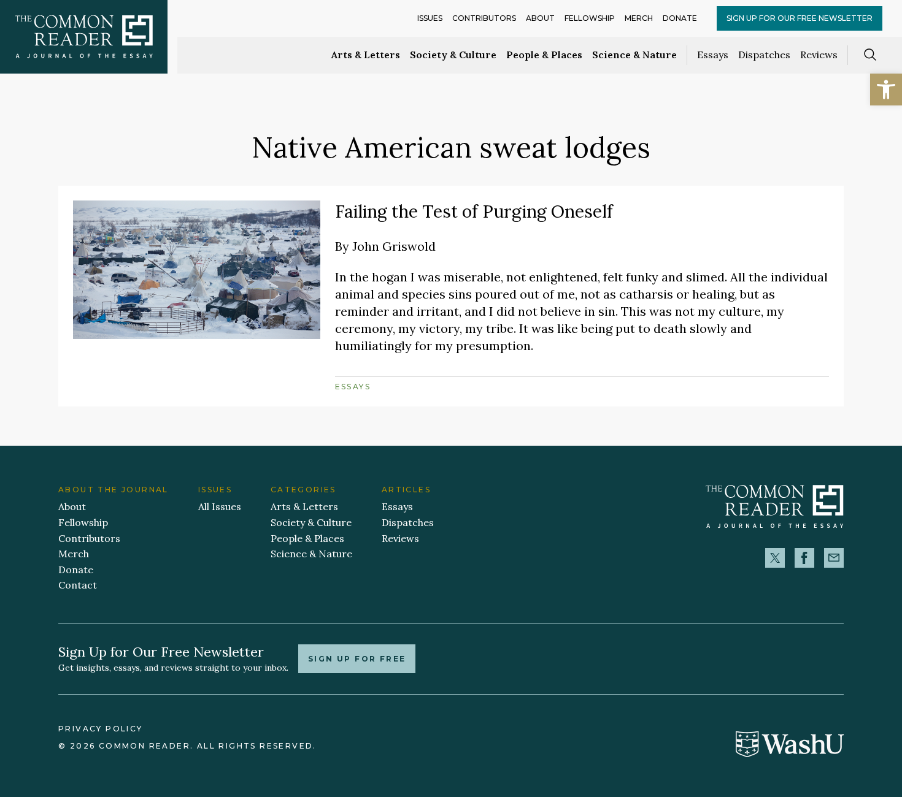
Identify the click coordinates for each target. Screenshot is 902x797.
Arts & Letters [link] (365, 54)
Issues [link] (429, 18)
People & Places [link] (544, 54)
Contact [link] (77, 585)
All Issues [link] (219, 506)
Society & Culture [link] (453, 54)
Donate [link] (680, 18)
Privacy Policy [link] (100, 728)
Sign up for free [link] (357, 658)
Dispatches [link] (764, 54)
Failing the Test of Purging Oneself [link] (474, 211)
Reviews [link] (819, 54)
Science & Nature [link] (634, 54)
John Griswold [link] (394, 246)
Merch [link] (639, 18)
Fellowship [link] (590, 18)
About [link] (540, 18)
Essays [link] (712, 54)
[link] (886, 89)
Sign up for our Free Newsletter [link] (800, 18)
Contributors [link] (484, 18)
